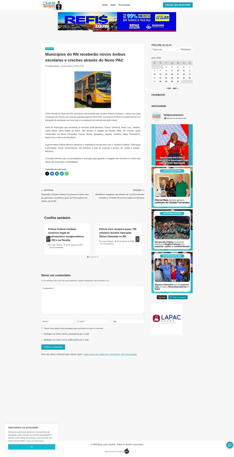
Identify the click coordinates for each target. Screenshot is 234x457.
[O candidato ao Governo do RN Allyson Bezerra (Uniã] (172, 272)
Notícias (49, 49)
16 (172, 74)
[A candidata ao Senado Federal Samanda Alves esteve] (172, 145)
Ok (32, 447)
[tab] (87, 257)
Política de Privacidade (35, 441)
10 (178, 71)
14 (160, 74)
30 (172, 81)
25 (184, 78)
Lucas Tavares (56, 245)
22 (166, 78)
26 (190, 78)
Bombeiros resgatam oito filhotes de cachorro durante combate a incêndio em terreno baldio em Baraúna (119, 194)
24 (178, 78)
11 (184, 71)
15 (166, 74)
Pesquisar (185, 49)
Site (115, 321)
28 (160, 81)
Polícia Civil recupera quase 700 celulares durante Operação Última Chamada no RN (117, 233)
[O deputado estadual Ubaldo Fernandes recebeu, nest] (172, 187)
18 (184, 74)
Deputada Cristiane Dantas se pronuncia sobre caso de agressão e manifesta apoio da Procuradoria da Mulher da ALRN (65, 195)
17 (178, 74)
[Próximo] (137, 239)
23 (172, 78)
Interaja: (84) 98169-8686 (177, 5)
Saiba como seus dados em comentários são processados (110, 354)
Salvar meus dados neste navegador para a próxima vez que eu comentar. (73, 328)
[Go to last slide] (48, 239)
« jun (168, 88)
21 (160, 78)
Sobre (113, 5)
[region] (31, 438)
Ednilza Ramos (54, 66)
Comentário (48, 288)
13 (155, 74)
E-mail (81, 321)
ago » (175, 88)
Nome (45, 321)
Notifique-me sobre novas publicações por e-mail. (66, 340)
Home (105, 5)
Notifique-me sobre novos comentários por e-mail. (66, 334)
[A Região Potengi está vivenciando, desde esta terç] (172, 230)
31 (178, 81)
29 (166, 81)
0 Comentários (57, 247)
